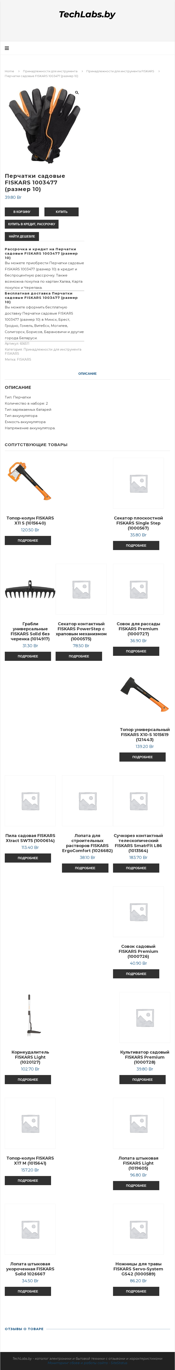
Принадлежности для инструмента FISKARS (120, 71)
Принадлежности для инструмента (50, 71)
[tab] (87, 374)
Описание (87, 373)
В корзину (21, 212)
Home (9, 71)
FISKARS (24, 359)
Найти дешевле (22, 236)
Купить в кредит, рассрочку (31, 224)
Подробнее (28, 540)
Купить (61, 212)
